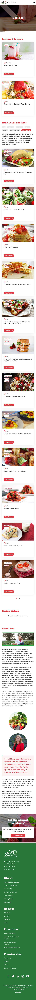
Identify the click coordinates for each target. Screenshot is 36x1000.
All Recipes (7, 913)
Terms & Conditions (10, 892)
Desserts (7, 919)
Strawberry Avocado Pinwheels (14, 210)
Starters (6, 916)
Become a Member (10, 968)
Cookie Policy (8, 895)
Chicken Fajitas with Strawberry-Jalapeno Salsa (18, 173)
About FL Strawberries (11, 882)
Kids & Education (9, 933)
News (6, 965)
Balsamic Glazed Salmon (12, 508)
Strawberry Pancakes (11, 247)
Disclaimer (7, 902)
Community (8, 889)
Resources (7, 958)
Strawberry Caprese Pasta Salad (15, 396)
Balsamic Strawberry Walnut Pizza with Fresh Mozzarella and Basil (17, 322)
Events (6, 961)
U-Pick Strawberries (10, 885)
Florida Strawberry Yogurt (12, 583)
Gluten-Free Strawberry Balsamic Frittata (18, 434)
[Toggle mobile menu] (34, 3)
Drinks (6, 923)
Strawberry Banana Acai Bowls (17, 104)
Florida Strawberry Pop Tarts (13, 546)
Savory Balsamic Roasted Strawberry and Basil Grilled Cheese (18, 360)
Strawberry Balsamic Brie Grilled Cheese (17, 284)
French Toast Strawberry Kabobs (15, 471)
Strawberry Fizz (10, 65)
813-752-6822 (10, 866)
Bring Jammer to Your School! (11, 938)
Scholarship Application (12, 947)
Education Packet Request (10, 943)
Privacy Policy (8, 899)
